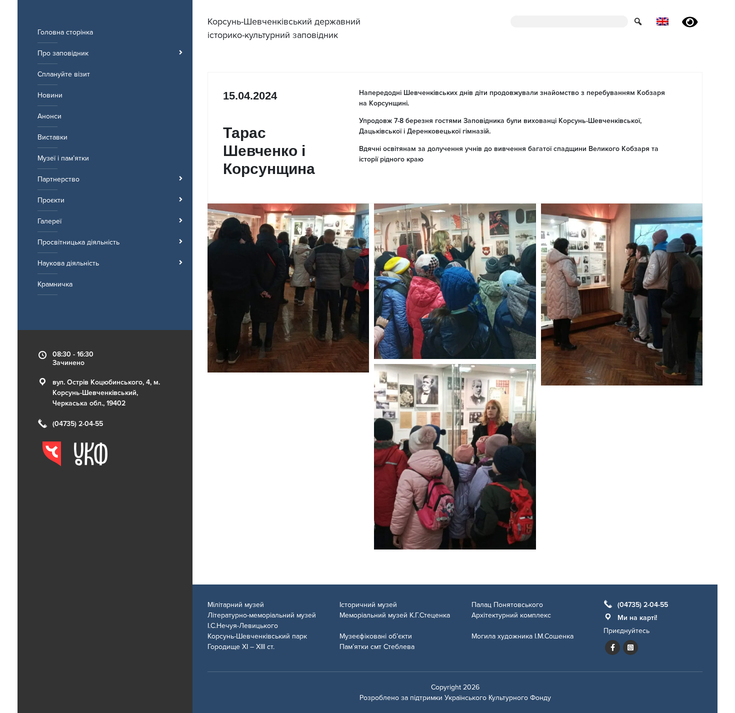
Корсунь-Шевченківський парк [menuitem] (257, 636)
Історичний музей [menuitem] (368, 604)
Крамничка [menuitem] (55, 284)
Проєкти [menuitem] (51, 200)
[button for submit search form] (639, 21)
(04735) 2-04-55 (77, 424)
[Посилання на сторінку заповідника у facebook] (612, 647)
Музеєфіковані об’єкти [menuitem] (376, 636)
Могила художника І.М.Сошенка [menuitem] (523, 636)
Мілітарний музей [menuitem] (236, 604)
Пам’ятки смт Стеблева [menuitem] (377, 646)
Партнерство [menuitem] (59, 179)
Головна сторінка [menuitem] (65, 32)
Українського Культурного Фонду (497, 698)
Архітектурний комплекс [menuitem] (511, 615)
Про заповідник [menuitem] (63, 53)
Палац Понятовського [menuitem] (507, 604)
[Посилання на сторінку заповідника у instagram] (630, 647)
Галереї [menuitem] (50, 221)
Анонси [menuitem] (50, 116)
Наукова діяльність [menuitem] (68, 263)
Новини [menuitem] (50, 95)
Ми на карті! (637, 618)
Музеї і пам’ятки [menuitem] (63, 158)
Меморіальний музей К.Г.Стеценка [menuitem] (395, 615)
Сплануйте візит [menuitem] (64, 74)
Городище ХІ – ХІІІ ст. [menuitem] (241, 646)
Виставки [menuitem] (53, 137)
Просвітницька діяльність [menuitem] (79, 242)
